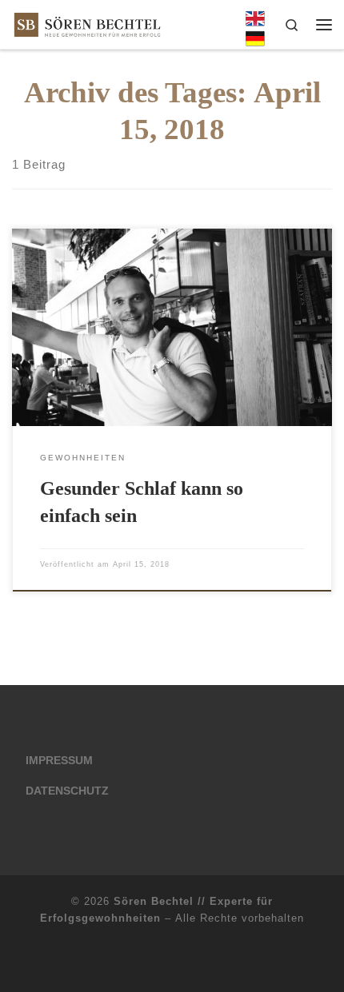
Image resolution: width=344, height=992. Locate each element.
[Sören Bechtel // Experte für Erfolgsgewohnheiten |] (87, 22)
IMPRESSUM (59, 761)
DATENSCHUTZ (67, 791)
